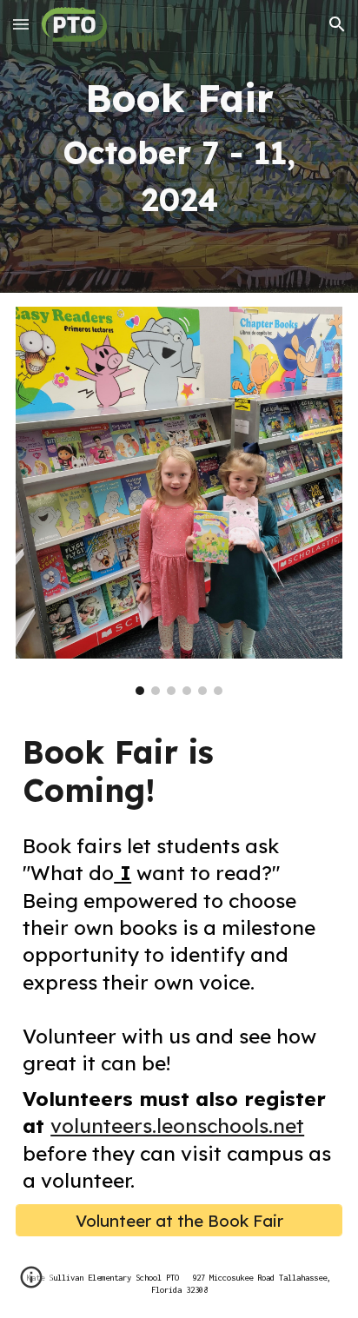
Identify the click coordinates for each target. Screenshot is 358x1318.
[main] (179, 146)
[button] (21, 24)
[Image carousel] (179, 501)
